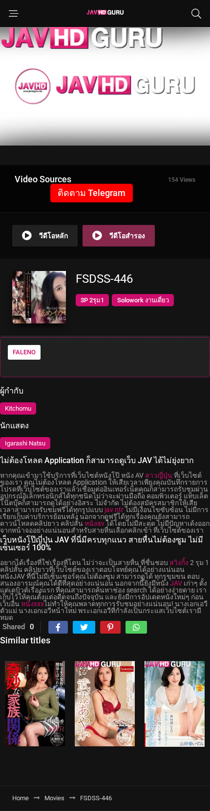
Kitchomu (18, 408)
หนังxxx (32, 604)
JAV (176, 583)
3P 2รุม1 (92, 300)
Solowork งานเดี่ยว (143, 300)
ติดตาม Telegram (92, 193)
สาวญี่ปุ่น (158, 475)
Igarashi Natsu (25, 443)
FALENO (24, 352)
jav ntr (114, 510)
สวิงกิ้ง (179, 562)
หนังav (94, 523)
